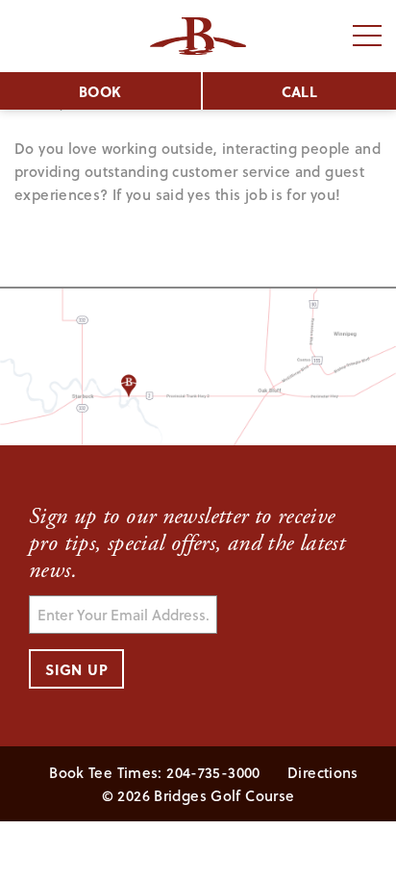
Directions (323, 772)
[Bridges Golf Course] (198, 36)
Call (300, 91)
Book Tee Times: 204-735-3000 (154, 772)
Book (100, 91)
